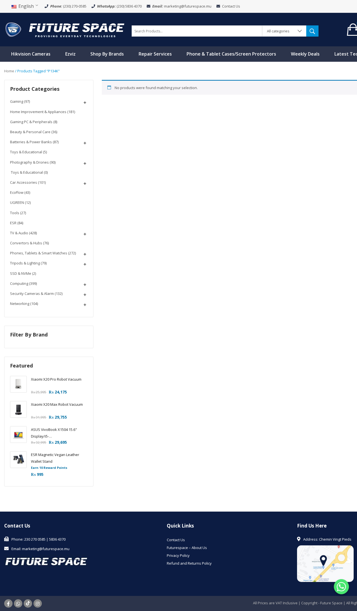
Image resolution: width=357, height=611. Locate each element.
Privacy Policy (178, 555)
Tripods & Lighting (25, 263)
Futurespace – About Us (187, 547)
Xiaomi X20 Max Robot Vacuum (57, 404)
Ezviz (70, 54)
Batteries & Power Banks (31, 141)
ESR (13, 222)
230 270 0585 (34, 539)
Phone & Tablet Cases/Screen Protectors (231, 54)
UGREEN (17, 202)
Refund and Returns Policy (189, 563)
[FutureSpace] (65, 29)
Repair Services (155, 54)
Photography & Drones (29, 162)
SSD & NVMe (20, 273)
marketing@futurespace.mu (187, 6)
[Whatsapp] (341, 586)
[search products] (312, 31)
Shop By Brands (107, 54)
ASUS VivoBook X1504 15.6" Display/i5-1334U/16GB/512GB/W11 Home (57, 433)
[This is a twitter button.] (18, 603)
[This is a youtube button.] (28, 603)
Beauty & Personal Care (30, 131)
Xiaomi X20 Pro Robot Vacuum (56, 379)
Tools (14, 212)
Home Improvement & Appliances (38, 111)
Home (9, 70)
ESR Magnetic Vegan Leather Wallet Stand (55, 458)
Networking (19, 303)
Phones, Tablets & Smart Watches (38, 253)
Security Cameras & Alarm (32, 293)
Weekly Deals (305, 54)
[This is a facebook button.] (8, 603)
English (25, 6)
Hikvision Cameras (30, 54)
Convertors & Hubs (26, 242)
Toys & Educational (26, 151)
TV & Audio (19, 232)
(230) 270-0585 (74, 6)
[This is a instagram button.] (37, 603)
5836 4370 (57, 539)
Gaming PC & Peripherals (31, 121)
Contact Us (231, 6)
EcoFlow (16, 192)
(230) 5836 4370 (129, 6)
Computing (19, 283)
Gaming (16, 101)
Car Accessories (23, 182)
